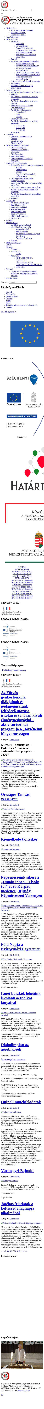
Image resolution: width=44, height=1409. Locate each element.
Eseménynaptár (12, 296)
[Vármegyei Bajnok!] (9, 1181)
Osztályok (10, 134)
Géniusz (19, 117)
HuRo (18, 114)
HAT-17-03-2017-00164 (22, 576)
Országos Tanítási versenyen (15, 796)
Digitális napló (16, 143)
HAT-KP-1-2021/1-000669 (22, 580)
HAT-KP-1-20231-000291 (22, 591)
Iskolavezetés (16, 88)
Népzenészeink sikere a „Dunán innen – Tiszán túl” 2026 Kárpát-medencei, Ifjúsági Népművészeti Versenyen (21, 886)
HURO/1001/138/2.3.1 (25, 258)
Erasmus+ (14, 249)
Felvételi (9, 220)
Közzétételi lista (12, 37)
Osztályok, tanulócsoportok (21, 136)
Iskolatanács (15, 83)
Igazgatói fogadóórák (19, 207)
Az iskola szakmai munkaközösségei (25, 61)
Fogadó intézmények (24, 238)
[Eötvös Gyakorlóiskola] (5, 1380)
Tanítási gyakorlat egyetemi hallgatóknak (21, 305)
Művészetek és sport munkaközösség (23, 69)
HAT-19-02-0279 (22, 578)
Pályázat (9, 247)
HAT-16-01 (22, 567)
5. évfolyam (20, 128)
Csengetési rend (17, 141)
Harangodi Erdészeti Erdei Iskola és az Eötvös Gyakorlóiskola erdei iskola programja (26, 189)
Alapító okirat (16, 218)
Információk (10, 201)
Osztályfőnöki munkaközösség (27, 72)
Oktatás (9, 307)
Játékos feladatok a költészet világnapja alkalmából (17, 1208)
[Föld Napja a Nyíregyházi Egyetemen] (16, 959)
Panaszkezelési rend (18, 212)
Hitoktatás (15, 41)
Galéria (8, 245)
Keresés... (5, 10)
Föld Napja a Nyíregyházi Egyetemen (20, 946)
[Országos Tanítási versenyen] (13, 809)
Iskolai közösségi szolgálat (21, 227)
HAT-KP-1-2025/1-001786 (22, 598)
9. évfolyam (20, 130)
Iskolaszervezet (12, 39)
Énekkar (19, 172)
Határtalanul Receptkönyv (22, 585)
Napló (8, 301)
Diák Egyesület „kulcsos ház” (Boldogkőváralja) (22, 179)
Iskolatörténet (11, 28)
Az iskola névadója (18, 33)
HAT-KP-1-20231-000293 (22, 594)
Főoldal (9, 292)
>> (26, 1251)
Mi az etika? (20, 57)
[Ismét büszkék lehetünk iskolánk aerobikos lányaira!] (22, 1015)
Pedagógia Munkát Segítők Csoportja (25, 81)
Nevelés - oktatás (12, 90)
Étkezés (14, 240)
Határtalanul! (21, 112)
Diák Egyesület (17, 154)
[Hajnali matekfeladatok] (11, 1112)
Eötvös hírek (14, 740)
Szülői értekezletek (18, 209)
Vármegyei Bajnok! (17, 1170)
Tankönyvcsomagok (18, 214)
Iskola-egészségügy (13, 243)
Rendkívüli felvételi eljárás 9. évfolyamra (26, 92)
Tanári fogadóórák (18, 205)
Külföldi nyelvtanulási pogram (14, 670)
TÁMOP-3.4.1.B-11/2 (24, 262)
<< (2, 1251)
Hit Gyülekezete (22, 46)
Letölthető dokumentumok (21, 225)
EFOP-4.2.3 (15, 251)
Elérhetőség (10, 294)
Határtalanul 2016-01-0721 (22, 571)
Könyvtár (14, 198)
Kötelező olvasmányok (19, 216)
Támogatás (15, 161)
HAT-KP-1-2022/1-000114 (22, 587)
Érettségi (9, 269)
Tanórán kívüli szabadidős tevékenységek (26, 175)
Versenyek (15, 132)
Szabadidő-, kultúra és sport (16, 163)
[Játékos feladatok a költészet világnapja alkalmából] (21, 1223)
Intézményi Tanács (18, 156)
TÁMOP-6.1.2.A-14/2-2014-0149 (29, 265)
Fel (2, 1395)
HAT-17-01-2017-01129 (22, 574)
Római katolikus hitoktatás (26, 55)
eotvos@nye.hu (24, 1390)
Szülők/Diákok (11, 223)
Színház (19, 167)
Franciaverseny (12, 278)
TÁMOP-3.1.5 (21, 260)
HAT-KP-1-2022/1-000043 (22, 589)
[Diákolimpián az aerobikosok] (13, 1059)
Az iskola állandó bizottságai (22, 86)
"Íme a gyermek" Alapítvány (22, 159)
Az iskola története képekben (22, 30)
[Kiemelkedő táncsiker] (10, 849)
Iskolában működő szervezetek (18, 145)
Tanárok (14, 59)
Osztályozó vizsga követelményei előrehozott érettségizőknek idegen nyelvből (24, 273)
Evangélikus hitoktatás (24, 48)
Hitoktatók (20, 44)
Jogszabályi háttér (22, 229)
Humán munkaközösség (25, 63)
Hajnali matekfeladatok (21, 1102)
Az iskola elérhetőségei (20, 203)
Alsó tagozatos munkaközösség (28, 75)
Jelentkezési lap (22, 231)
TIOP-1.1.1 (20, 267)
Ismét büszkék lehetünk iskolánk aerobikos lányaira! (21, 998)
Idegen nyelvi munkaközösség (27, 66)
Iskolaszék (15, 152)
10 (19, 1251)
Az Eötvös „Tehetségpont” (21, 110)
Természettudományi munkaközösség (24, 78)
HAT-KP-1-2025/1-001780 (22, 596)
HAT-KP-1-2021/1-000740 (22, 582)
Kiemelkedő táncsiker (19, 839)
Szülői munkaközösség (19, 150)
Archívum (15, 256)
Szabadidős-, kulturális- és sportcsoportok (27, 165)
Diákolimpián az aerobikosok (15, 1047)
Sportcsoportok (21, 170)
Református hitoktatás (24, 52)
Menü (8, 303)
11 (21, 1251)
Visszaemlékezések (18, 35)
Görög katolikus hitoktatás (26, 50)
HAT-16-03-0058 (22, 569)
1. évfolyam (20, 125)
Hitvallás (14, 94)
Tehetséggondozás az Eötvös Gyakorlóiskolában (22, 106)
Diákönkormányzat (18, 147)
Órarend (14, 139)
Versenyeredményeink (19, 119)
